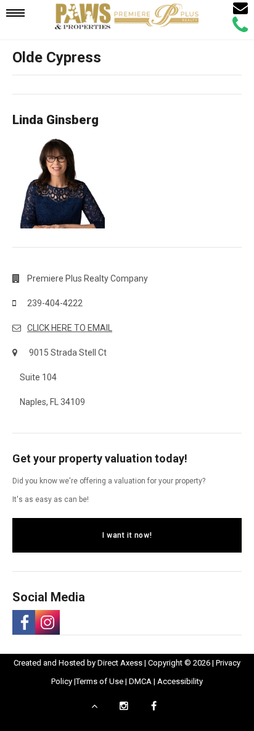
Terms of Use (99, 681)
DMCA (140, 681)
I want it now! (127, 535)
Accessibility (180, 681)
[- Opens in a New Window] (23, 622)
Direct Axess (119, 662)
